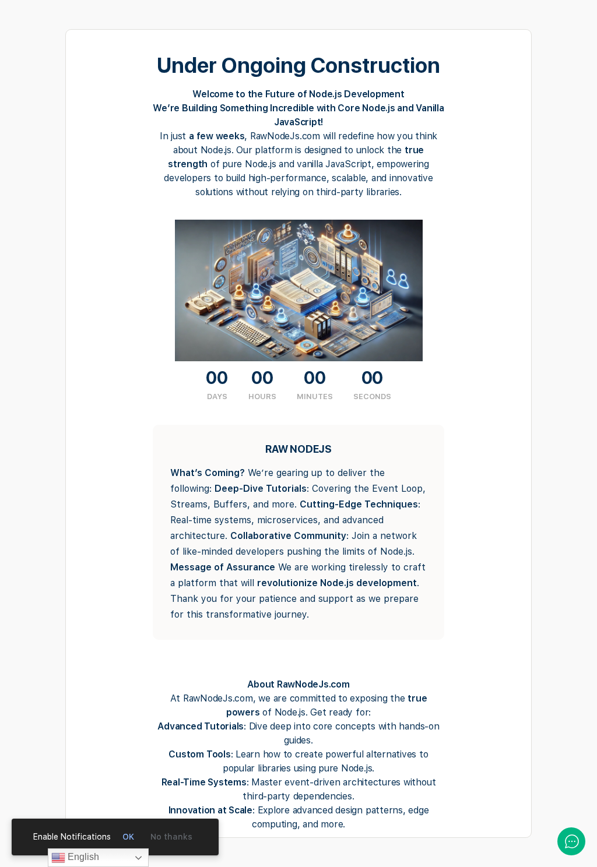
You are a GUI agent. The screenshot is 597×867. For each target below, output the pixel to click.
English (82, 857)
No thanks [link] (171, 836)
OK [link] (128, 836)
